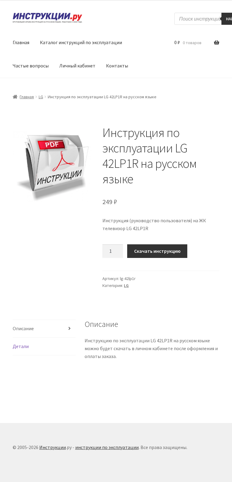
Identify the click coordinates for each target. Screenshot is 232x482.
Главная (21, 42)
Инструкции (52, 447)
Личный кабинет (77, 66)
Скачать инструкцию (157, 251)
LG (41, 96)
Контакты (117, 66)
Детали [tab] (21, 346)
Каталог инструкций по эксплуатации (81, 42)
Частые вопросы (31, 66)
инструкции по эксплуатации (107, 447)
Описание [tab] (23, 328)
